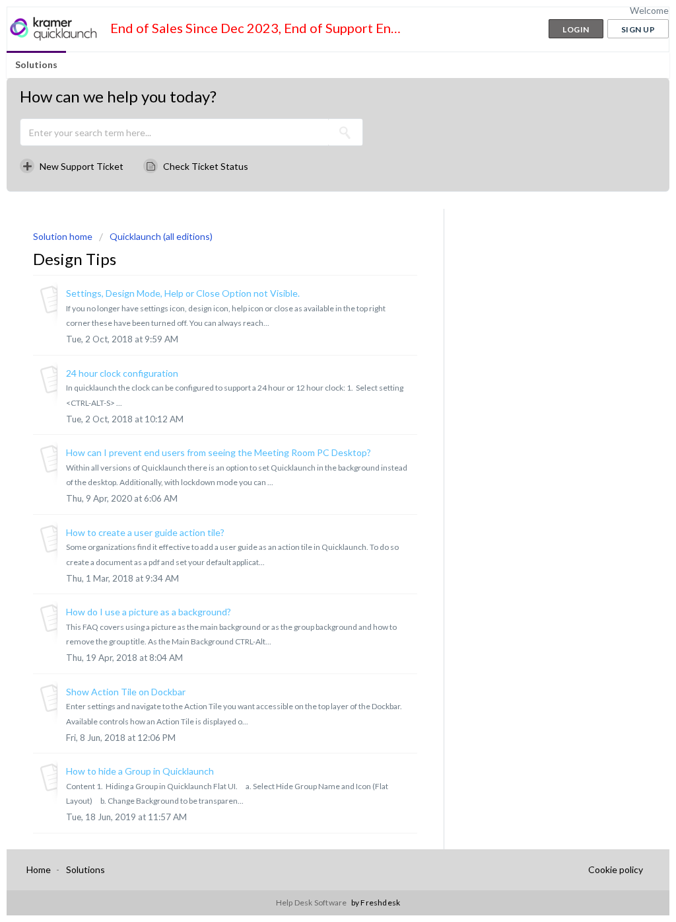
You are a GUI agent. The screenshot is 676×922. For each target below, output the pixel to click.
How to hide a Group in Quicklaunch (140, 771)
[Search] (345, 132)
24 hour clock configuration (122, 373)
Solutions (36, 64)
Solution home (63, 236)
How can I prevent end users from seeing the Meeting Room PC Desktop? (218, 452)
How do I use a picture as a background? (148, 611)
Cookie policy (615, 869)
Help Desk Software (312, 902)
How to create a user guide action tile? (145, 532)
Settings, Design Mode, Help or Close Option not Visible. (183, 293)
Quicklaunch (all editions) (161, 236)
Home (38, 869)
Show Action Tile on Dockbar (126, 691)
